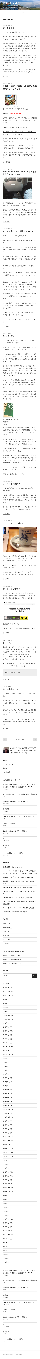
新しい (5, 838)
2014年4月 (6, 1007)
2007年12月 (6, 1231)
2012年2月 (6, 1074)
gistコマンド (8, 643)
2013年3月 (6, 1039)
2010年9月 (6, 1121)
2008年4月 (6, 1215)
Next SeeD (6, 772)
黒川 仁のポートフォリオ (11, 624)
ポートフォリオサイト (12, 589)
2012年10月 (6, 1054)
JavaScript (6, 927)
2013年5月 (6, 1035)
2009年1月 (6, 1180)
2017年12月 (6, 992)
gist (14, 649)
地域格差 (6, 809)
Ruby (4, 935)
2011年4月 (6, 1101)
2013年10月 (6, 1019)
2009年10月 (6, 1144)
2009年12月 (6, 1137)
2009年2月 (6, 1176)
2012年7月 (6, 1058)
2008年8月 (6, 1199)
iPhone (5, 924)
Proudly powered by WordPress (12, 1354)
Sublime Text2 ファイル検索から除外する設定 (18, 887)
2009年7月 (6, 1156)
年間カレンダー (16, 963)
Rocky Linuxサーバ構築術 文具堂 (13, 951)
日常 (4, 943)
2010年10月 (6, 1117)
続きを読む (6, 76)
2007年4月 (6, 1242)
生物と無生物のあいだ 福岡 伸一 (14, 853)
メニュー (21, 12)
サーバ (5, 939)
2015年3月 (6, 1003)
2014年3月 (6, 1011)
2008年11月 (6, 1187)
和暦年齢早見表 (16, 959)
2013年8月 (6, 1023)
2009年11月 (6, 1141)
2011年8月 (6, 1090)
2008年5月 (6, 1211)
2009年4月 (6, 1168)
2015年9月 (6, 999)
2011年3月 (6, 1105)
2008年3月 (6, 1219)
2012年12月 (6, 1046)
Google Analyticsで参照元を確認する (15, 831)
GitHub (5, 768)
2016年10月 (6, 996)
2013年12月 (6, 1015)
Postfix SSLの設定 (9, 823)
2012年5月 (6, 1066)
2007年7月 (6, 1238)
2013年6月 (6, 1031)
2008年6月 (6, 1207)
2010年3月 (6, 1129)
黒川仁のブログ (11, 3)
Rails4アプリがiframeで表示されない (15, 912)
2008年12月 (6, 1184)
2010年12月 (6, 1109)
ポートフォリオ (8, 764)
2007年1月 (6, 1250)
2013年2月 (6, 1042)
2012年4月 (6, 1070)
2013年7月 (6, 1027)
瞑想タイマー (15, 955)
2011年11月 (6, 1082)
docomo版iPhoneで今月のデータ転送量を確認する (19, 908)
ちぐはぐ (6, 846)
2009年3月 (6, 1172)
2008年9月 (6, 1195)
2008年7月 (6, 1203)
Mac (4, 931)
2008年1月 (6, 1227)
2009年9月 (6, 1148)
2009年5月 (6, 1164)
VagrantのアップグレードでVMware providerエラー (19, 877)
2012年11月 (6, 1050)
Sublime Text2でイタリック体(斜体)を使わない (18, 897)
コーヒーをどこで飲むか (13, 523)
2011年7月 (6, 1093)
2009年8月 (6, 1152)
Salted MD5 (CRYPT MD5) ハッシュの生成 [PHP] (19, 816)
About (5, 760)
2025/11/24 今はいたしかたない (13, 867)
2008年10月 (6, 1191)
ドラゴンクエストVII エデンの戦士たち (15, 109)
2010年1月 (6, 1133)
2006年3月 (6, 1258)
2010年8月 (6, 1125)
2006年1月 (6, 1262)
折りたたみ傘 (8, 28)
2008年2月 (6, 1223)
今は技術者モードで (11, 689)
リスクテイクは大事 (11, 484)
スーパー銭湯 (8, 336)
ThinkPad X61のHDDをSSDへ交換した (15, 801)
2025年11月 (6, 988)
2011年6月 (6, 1097)
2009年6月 (6, 1160)
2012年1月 (6, 1078)
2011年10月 (6, 1086)
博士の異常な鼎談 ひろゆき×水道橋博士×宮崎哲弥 (20, 794)
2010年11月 (6, 1113)
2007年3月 (6, 1246)
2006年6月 (6, 1254)
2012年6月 (6, 1062)
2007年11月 (6, 1235)
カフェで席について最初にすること (18, 231)
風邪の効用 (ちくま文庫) (11, 419)
